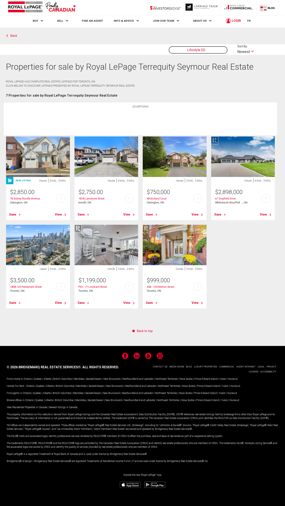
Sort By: (242, 46)
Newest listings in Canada (63, 407)
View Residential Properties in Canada (27, 407)
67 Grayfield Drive (225, 198)
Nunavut (233, 378)
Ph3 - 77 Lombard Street (92, 286)
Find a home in (15, 378)
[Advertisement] (140, 120)
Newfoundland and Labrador (138, 378)
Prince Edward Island (205, 378)
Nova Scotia (186, 378)
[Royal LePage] (42, 7)
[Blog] (267, 8)
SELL (60, 20)
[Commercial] (238, 8)
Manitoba (79, 378)
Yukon (222, 378)
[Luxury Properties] (202, 8)
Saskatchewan (94, 378)
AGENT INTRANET (246, 366)
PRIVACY (271, 366)
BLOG (189, 366)
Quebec (38, 378)
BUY (35, 20)
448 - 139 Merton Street (160, 286)
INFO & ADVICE (124, 20)
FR (249, 20)
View (58, 214)
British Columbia (62, 378)
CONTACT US (160, 366)
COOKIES (253, 371)
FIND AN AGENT (92, 20)
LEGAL (261, 366)
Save (12, 214)
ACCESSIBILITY (268, 371)
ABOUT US (200, 20)
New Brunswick (112, 378)
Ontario (28, 378)
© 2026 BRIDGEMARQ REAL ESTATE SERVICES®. (44, 367)
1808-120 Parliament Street (26, 286)
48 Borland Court (157, 198)
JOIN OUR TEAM (163, 20)
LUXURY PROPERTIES (205, 366)
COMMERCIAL (226, 366)
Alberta (47, 378)
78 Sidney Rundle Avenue (25, 198)
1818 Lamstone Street (91, 198)
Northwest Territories (166, 378)
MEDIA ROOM (176, 366)
